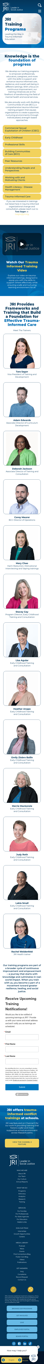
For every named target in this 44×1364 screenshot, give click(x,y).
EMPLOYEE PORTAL (22, 1329)
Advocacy (22, 1194)
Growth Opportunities (22, 1234)
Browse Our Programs (22, 1309)
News (22, 1249)
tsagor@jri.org (22, 214)
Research (22, 1199)
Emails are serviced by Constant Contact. (25, 1080)
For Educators (22, 1219)
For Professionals (22, 1214)
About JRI (22, 1174)
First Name (10, 1044)
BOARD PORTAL (22, 1336)
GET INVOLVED (22, 1315)
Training (22, 1202)
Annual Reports (22, 1182)
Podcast (22, 1246)
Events (21, 1251)
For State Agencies (22, 1216)
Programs (22, 1191)
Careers (22, 1237)
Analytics (22, 1196)
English (11, 1360)
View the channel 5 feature (22, 1143)
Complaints (22, 1274)
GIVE (22, 1322)
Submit (22, 1087)
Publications (22, 1262)
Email (8, 1032)
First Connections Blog (22, 1254)
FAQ (22, 1271)
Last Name (10, 1056)
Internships (22, 1231)
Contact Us (22, 1280)
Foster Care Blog (22, 1257)
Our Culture (22, 1179)
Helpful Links (22, 1222)
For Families (22, 1211)
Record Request (22, 1277)
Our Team (22, 1176)
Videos (22, 1259)
